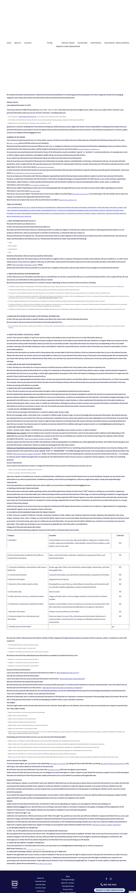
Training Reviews (68, 886)
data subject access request (80, 194)
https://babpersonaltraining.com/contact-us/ (112, 763)
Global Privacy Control (53, 769)
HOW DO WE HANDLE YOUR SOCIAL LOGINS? (24, 265)
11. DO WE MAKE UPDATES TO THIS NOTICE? (62, 213)
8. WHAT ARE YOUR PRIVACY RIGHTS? (94, 210)
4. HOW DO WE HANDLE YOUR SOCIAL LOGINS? (109, 207)
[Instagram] (111, 879)
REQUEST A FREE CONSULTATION (68, 46)
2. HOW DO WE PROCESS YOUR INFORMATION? (42, 207)
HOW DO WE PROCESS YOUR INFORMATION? (72, 679)
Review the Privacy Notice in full (67, 200)
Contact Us (40, 891)
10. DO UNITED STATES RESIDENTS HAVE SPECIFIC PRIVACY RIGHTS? (31, 213)
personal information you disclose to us (88, 149)
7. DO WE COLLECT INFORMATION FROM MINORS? (70, 210)
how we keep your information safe (39, 185)
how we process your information (45, 167)
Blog (67, 876)
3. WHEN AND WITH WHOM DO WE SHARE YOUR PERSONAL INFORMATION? (75, 207)
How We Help (82, 43)
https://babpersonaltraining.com (27, 116)
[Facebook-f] (106, 879)
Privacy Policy (68, 889)
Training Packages (67, 880)
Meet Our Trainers (68, 43)
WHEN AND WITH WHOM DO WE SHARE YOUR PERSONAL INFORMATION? (62, 687)
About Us (17, 43)
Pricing (49, 43)
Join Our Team (40, 888)
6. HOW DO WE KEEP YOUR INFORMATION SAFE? (43, 210)
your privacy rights (35, 191)
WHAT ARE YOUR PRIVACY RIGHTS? (48, 298)
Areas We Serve (40, 881)
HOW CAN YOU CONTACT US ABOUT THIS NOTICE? (38, 439)
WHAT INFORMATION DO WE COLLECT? (68, 673)
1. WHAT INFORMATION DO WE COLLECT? (18, 207)
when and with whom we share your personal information (26, 173)
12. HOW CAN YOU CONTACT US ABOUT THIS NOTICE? (89, 213)
